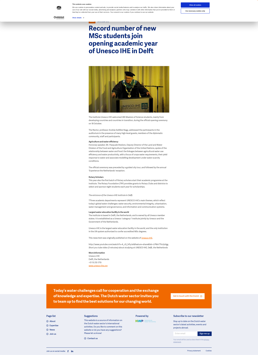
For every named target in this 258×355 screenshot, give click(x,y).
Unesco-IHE (146, 238)
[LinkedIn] (72, 351)
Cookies (209, 351)
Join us (53, 334)
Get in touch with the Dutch (186, 296)
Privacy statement (194, 351)
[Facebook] (68, 351)
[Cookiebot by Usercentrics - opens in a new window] (59, 17)
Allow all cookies (195, 5)
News (52, 330)
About (52, 321)
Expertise (54, 326)
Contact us (92, 339)
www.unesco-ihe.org (98, 266)
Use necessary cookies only (195, 11)
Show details (77, 18)
